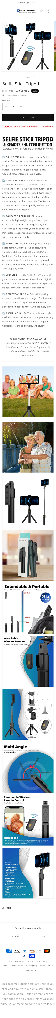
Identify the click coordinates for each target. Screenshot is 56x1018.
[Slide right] (34, 77)
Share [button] (8, 907)
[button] (6, 11)
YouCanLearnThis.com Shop (26, 962)
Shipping (5, 95)
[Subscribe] (43, 936)
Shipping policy (29, 970)
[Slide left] (21, 77)
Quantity (6, 100)
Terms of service (46, 965)
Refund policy (17, 965)
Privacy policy (31, 965)
